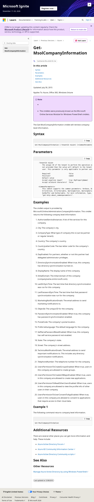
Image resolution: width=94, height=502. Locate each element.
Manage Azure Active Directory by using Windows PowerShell (60, 471)
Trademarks (19, 500)
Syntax (37, 70)
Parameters (39, 73)
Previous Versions (47, 41)
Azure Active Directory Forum (50, 444)
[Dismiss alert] (89, 4)
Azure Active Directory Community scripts (56, 454)
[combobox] (16, 43)
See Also (38, 82)
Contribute (43, 497)
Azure (59, 41)
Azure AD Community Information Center (56, 449)
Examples (39, 76)
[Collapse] (28, 38)
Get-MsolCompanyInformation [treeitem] (15, 49)
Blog (33, 497)
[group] (62, 144)
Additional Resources (43, 79)
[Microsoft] (4, 20)
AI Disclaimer (7, 497)
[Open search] (82, 20)
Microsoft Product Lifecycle (17, 29)
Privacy (52, 497)
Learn (36, 41)
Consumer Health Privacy (69, 497)
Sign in (88, 20)
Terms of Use (7, 500)
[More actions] (90, 40)
